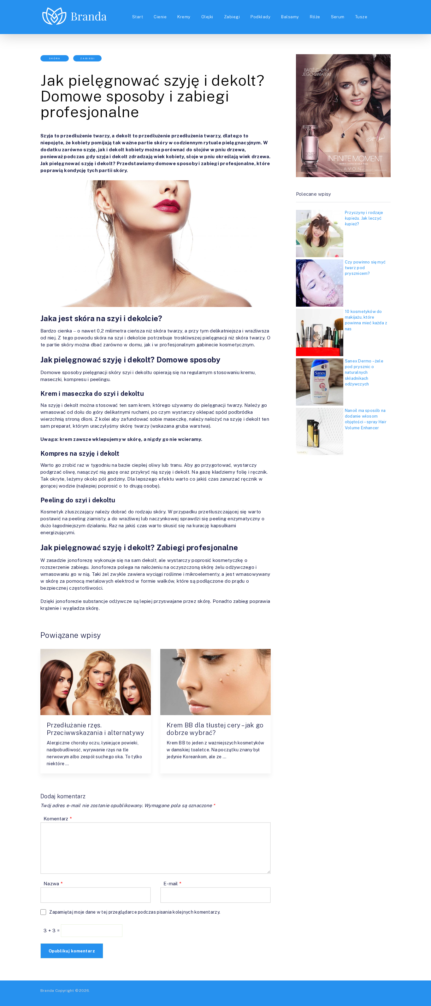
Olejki (207, 16)
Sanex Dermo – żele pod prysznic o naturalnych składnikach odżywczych (364, 372)
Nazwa (53, 883)
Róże (315, 16)
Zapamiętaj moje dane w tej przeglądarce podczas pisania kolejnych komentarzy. (134, 912)
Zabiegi (232, 16)
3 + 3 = (52, 930)
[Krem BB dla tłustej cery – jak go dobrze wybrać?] (215, 682)
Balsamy (290, 16)
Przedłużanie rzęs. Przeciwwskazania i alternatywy (96, 729)
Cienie (160, 16)
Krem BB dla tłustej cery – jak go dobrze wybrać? (215, 729)
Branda (47, 990)
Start (137, 16)
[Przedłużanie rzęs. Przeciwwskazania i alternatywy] (95, 682)
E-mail (172, 883)
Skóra (55, 58)
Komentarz (58, 818)
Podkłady (260, 16)
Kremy (183, 16)
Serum (338, 16)
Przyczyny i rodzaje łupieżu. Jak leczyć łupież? (364, 218)
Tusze (361, 16)
